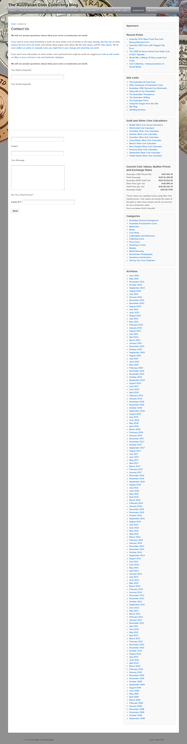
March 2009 (134, 700)
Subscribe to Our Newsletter (142, 91)
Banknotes (134, 226)
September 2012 (137, 604)
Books (132, 229)
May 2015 (133, 531)
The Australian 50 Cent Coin (63, 10)
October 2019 (135, 377)
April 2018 (134, 426)
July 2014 (133, 561)
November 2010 (136, 647)
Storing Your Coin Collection (142, 260)
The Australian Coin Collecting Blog (43, 5)
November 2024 (136, 282)
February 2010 (136, 669)
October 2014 (135, 552)
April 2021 (134, 337)
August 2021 (135, 331)
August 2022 (135, 315)
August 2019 (135, 383)
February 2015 (136, 540)
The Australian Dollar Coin (32, 10)
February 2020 (136, 368)
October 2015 (135, 515)
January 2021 (135, 343)
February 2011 (136, 641)
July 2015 (133, 524)
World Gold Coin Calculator (141, 128)
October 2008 (135, 715)
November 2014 (136, 549)
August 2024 (135, 291)
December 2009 (136, 675)
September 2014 (137, 555)
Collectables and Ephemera (142, 236)
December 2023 (136, 300)
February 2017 (136, 469)
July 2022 (133, 318)
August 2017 (135, 451)
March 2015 (134, 537)
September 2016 (137, 481)
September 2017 (137, 448)
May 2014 (133, 568)
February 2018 (136, 432)
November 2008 (136, 712)
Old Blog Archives (137, 110)
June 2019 (134, 389)
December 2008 (136, 709)
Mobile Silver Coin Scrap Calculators (146, 125)
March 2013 (134, 586)
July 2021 (133, 334)
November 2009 (136, 678)
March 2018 (134, 429)
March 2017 (134, 466)
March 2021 (134, 340)
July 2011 (133, 626)
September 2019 (137, 380)
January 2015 (135, 543)
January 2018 (135, 435)
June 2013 (134, 580)
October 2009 (135, 681)
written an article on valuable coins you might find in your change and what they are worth (57, 48)
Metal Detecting (136, 251)
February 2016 (136, 503)
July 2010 (133, 657)
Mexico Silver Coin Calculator (142, 143)
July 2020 (133, 358)
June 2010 (134, 660)
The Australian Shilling (139, 97)
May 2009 (133, 694)
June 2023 (134, 312)
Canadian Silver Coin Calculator (144, 137)
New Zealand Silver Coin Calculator (145, 146)
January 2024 (135, 297)
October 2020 (135, 349)
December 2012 (136, 595)
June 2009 (134, 691)
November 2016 (136, 478)
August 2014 (135, 558)
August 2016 (135, 485)
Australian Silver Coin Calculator (144, 131)
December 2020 (136, 346)
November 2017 (136, 441)
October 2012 (135, 601)
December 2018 (136, 401)
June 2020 (134, 362)
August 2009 (135, 687)
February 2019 (136, 395)
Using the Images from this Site (143, 103)
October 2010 (135, 651)
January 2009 (135, 706)
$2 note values (105, 45)
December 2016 (136, 475)
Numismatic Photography (141, 254)
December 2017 (136, 438)
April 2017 (134, 463)
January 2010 (135, 672)
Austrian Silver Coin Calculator (143, 134)
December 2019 (136, 371)
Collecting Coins (136, 239)
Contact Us (138, 10)
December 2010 (136, 644)
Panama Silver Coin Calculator (143, 149)
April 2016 (134, 497)
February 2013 (136, 589)
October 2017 (135, 445)
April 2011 (133, 635)
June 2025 (134, 275)
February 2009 (136, 703)
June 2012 (134, 608)
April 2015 (134, 534)
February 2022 (136, 325)
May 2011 (133, 632)
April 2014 (134, 571)
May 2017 (133, 460)
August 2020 (135, 355)
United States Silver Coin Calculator (145, 155)
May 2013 (133, 583)
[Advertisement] (65, 109)
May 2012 (133, 611)
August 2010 (135, 654)
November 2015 (136, 512)
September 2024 (137, 288)
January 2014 (135, 574)
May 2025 (133, 278)
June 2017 (134, 457)
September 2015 (137, 518)
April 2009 (134, 697)
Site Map (133, 106)
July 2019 (133, 386)
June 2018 (134, 420)
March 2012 (134, 614)
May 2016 (133, 494)
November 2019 (136, 374)
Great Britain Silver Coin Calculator (145, 140)
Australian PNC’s (89, 10)
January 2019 (135, 398)
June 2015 (134, 528)
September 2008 (137, 718)
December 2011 (136, 623)
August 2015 (135, 521)
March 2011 (134, 638)
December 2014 (136, 546)
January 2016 (135, 506)
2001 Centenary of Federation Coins (146, 85)
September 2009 (137, 684)
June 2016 (134, 491)
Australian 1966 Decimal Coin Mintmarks (148, 88)
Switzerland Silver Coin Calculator (144, 152)
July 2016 (133, 488)
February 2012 (136, 617)
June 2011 (134, 629)
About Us (152, 10)
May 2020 (133, 365)
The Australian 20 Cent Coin (142, 82)
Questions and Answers (140, 257)
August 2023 (135, 306)
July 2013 (133, 577)
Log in (151, 740)
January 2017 (135, 472)
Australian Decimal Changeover (144, 220)
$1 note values (86, 45)
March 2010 (134, 666)
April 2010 (134, 663)
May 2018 (133, 423)
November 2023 (136, 303)
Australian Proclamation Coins (143, 223)
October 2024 (135, 285)
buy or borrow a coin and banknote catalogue (43, 57)
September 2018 (137, 411)
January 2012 (135, 620)
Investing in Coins (137, 245)
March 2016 (134, 500)
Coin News (134, 233)
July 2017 (133, 454)
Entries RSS (159, 740)
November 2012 (136, 598)
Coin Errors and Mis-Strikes (115, 10)
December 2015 (136, 509)
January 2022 (135, 328)
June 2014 (134, 564)
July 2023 (133, 309)
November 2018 (136, 405)
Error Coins (134, 242)
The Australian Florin (138, 100)
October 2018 (135, 408)
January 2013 (135, 592)
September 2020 (137, 352)
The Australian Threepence (141, 94)
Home (13, 10)
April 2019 (134, 392)
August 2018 (135, 414)
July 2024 (133, 294)
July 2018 (133, 417)
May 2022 (133, 322)
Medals (132, 248)
